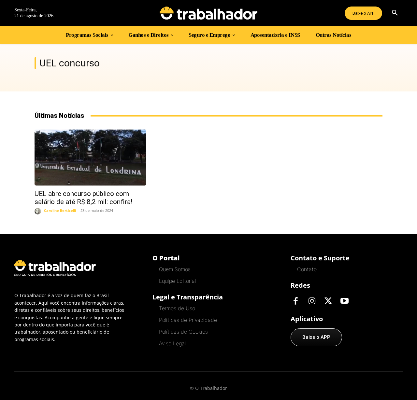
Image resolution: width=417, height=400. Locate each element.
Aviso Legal (172, 343)
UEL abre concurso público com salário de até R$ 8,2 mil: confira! (83, 198)
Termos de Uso (177, 308)
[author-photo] (39, 211)
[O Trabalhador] (208, 13)
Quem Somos (175, 269)
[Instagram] (312, 301)
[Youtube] (344, 301)
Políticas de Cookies (183, 331)
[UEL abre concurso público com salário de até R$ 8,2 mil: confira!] (90, 157)
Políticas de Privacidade (188, 320)
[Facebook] (295, 301)
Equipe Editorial (177, 281)
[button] (395, 13)
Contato (307, 269)
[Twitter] (328, 301)
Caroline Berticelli (60, 210)
